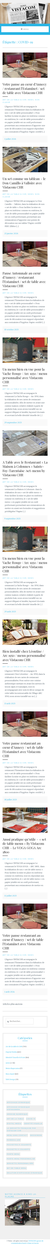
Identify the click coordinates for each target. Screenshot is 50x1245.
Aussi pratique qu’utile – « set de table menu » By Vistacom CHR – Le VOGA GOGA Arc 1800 (24, 845)
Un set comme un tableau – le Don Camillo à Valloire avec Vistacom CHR (24, 183)
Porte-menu (13, 1154)
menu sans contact (17, 1135)
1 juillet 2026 (10, 139)
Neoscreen (36, 1135)
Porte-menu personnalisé (21, 1159)
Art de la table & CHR (15, 100)
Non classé (10, 1074)
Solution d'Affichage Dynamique (24, 1173)
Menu (26, 29)
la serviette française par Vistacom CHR (21, 1129)
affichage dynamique (18, 1102)
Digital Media (11, 1052)
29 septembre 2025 (13, 422)
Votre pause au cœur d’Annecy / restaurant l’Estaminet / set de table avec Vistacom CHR (25, 88)
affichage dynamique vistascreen (18, 1108)
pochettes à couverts (19, 1145)
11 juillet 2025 (10, 896)
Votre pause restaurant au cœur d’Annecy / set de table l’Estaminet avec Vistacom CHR (23, 749)
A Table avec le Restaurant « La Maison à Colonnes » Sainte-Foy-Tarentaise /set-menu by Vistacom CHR (25, 468)
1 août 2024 (9, 992)
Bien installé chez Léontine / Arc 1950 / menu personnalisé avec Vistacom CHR (24, 655)
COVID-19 (30, 1119)
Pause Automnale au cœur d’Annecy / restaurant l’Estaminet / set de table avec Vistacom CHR (24, 279)
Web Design (10, 1079)
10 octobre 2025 (11, 329)
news (31, 100)
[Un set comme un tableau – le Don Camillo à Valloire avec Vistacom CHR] (25, 171)
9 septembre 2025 (12, 518)
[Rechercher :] (20, 1021)
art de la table (15, 1119)
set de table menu (17, 1168)
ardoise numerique (17, 1114)
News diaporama (12, 1068)
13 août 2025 (9, 703)
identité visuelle (33, 1123)
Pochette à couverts (18, 1149)
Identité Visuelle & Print (15, 1057)
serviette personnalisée (20, 1163)
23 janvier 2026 (11, 233)
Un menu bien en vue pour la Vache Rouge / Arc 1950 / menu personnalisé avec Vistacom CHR (25, 375)
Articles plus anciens (12, 1004)
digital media (14, 1123)
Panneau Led (13, 1140)
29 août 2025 (10, 611)
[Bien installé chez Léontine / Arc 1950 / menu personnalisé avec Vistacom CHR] (25, 644)
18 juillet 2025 (10, 799)
